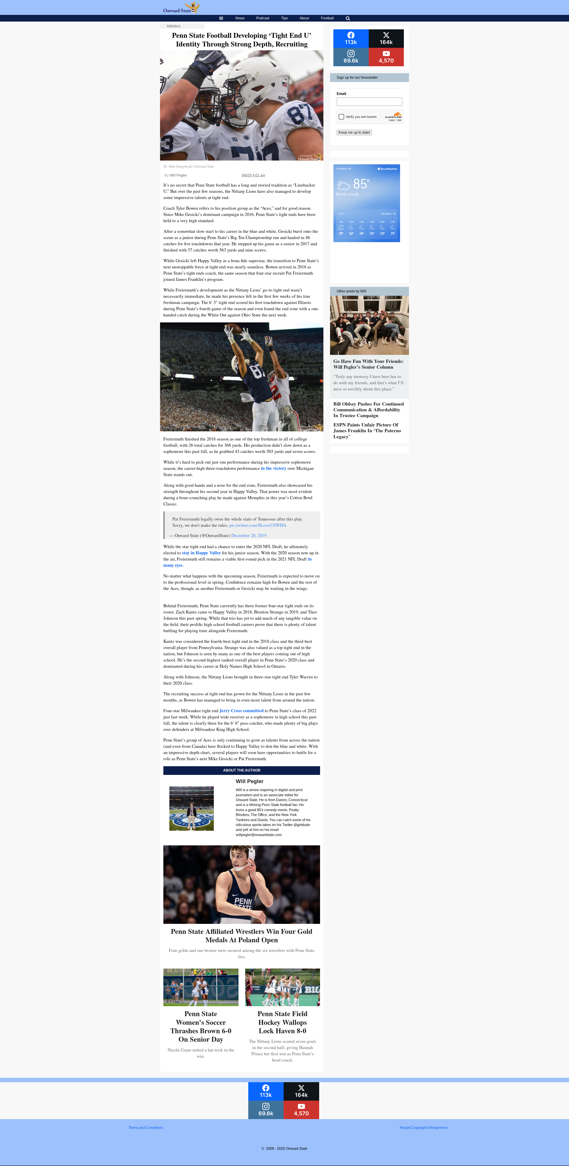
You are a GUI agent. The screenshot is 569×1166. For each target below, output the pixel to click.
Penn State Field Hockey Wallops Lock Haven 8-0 (283, 1022)
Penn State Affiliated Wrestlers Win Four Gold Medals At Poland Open (242, 935)
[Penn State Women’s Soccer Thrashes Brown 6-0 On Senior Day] (200, 1004)
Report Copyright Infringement (423, 1128)
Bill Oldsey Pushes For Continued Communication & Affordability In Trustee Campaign (368, 409)
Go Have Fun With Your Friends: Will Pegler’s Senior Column (368, 363)
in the (266, 468)
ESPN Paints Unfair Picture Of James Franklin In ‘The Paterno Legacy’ (367, 430)
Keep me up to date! (354, 132)
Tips (284, 18)
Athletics (173, 26)
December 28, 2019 (248, 535)
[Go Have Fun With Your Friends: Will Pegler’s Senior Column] (369, 356)
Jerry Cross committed (241, 710)
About (304, 18)
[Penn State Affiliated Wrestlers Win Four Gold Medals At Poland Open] (241, 922)
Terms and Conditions (145, 1128)
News (239, 18)
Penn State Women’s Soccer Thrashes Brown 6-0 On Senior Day (200, 1026)
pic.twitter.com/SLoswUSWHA (257, 525)
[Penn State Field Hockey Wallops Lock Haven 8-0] (282, 1004)
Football (327, 18)
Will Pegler (178, 175)
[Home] (181, 12)
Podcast (262, 18)
